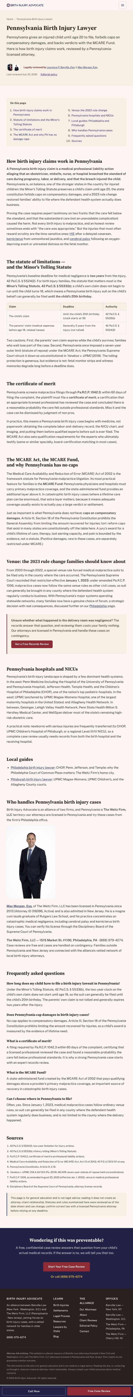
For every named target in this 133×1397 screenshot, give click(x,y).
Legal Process (61, 1315)
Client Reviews (88, 1320)
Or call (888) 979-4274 (66, 1276)
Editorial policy (49, 74)
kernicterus (15, 239)
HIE (72, 234)
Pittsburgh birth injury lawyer (31, 779)
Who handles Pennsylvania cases (92, 130)
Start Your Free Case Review (66, 1266)
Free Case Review (99, 1391)
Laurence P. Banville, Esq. (61, 67)
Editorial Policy (88, 1325)
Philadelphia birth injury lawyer (33, 767)
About (83, 1314)
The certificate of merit (27, 129)
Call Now (34, 1391)
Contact (84, 1331)
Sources (77, 140)
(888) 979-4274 (16, 1337)
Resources (59, 1321)
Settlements (60, 1310)
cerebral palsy (80, 239)
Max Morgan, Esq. (88, 67)
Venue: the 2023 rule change (89, 110)
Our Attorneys (88, 1309)
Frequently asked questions (89, 135)
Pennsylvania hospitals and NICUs (93, 115)
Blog (56, 1336)
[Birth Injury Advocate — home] (25, 5)
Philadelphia (98, 606)
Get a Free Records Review (32, 644)
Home (10, 19)
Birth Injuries (61, 1305)
